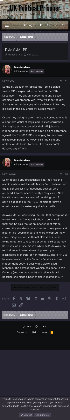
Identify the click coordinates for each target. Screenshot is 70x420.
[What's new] (56, 25)
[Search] (64, 25)
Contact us (23, 332)
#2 (66, 173)
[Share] (61, 80)
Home (44, 332)
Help (34, 332)
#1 (66, 80)
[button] (48, 25)
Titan (29, 326)
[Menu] (6, 25)
